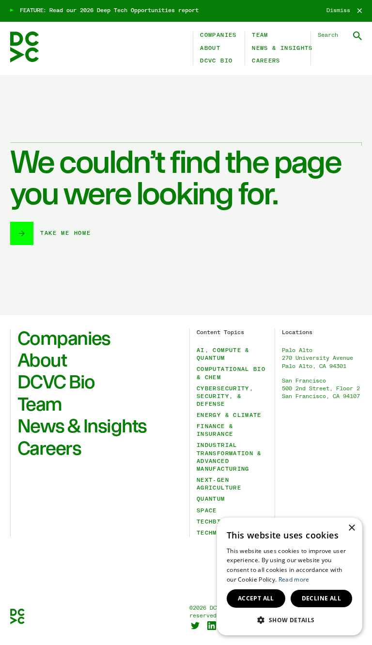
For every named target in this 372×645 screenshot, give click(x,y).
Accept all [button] (256, 598)
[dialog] (289, 576)
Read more (294, 579)
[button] (290, 620)
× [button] (351, 528)
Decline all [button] (321, 598)
